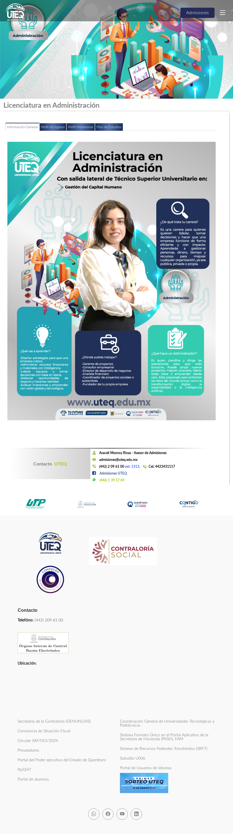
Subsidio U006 (132, 758)
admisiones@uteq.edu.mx (118, 459)
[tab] (22, 129)
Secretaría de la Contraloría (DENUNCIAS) (54, 721)
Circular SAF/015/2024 (38, 741)
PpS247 (24, 770)
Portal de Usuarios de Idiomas (146, 768)
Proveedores (28, 750)
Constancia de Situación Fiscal (44, 731)
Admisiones (197, 13)
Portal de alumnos (33, 779)
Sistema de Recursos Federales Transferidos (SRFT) (163, 749)
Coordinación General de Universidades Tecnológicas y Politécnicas (167, 723)
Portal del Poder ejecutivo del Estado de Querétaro (62, 760)
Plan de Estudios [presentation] (109, 127)
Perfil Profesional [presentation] (80, 127)
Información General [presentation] (22, 127)
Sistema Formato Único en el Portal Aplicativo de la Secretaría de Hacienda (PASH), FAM (164, 737)
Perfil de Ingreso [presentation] (53, 127)
